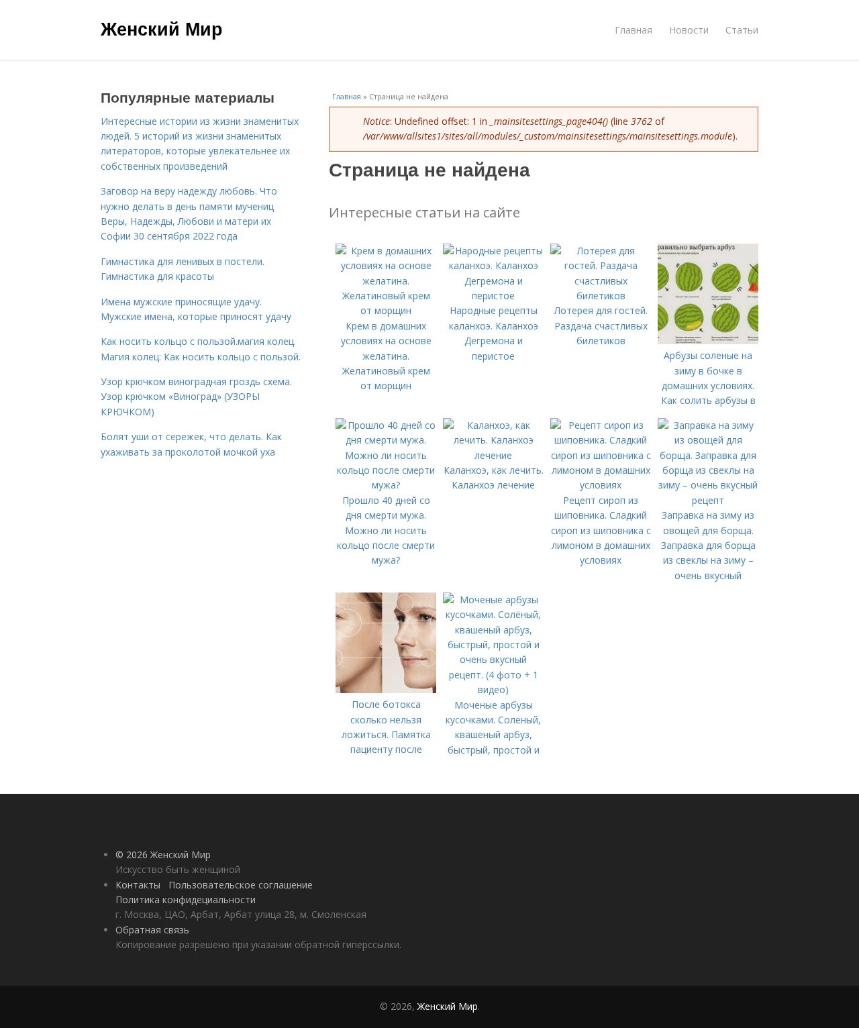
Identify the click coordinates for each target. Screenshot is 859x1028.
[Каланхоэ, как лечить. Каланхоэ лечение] (493, 455)
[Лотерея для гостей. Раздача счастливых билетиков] (600, 295)
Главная (633, 29)
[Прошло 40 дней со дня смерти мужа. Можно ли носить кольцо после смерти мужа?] (386, 484)
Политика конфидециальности (185, 899)
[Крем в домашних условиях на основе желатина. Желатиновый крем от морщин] (386, 310)
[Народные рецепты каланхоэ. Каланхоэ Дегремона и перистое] (493, 295)
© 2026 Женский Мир (163, 854)
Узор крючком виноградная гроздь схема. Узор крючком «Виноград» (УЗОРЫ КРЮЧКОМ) (196, 396)
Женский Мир (162, 28)
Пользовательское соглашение (240, 884)
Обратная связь (152, 929)
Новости (689, 29)
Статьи (741, 29)
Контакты (137, 884)
